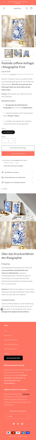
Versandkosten (12, 74)
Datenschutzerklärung (11, 344)
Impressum (7, 335)
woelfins (14, 436)
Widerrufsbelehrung (10, 340)
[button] (4, 8)
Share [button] (5, 189)
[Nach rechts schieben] (34, 54)
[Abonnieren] (28, 416)
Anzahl (3, 137)
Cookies (6, 353)
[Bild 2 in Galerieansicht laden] (18, 53)
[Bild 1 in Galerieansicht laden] (9, 53)
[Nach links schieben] (2, 54)
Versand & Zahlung (10, 349)
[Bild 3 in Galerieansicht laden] (27, 53)
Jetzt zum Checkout (18, 153)
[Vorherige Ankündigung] (4, 2)
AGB (5, 331)
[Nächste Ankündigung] (32, 2)
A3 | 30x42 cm (8, 132)
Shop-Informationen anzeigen (13, 165)
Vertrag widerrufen (13, 358)
